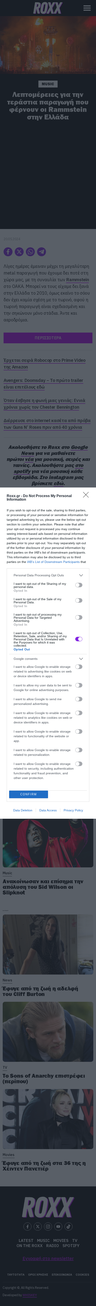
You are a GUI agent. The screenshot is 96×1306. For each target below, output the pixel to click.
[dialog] (48, 653)
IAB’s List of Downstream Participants (53, 562)
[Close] (87, 496)
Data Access (48, 810)
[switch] (78, 585)
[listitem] (48, 575)
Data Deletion (22, 810)
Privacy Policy (73, 810)
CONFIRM (28, 794)
